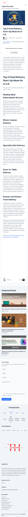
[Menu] (25, 4)
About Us (4, 497)
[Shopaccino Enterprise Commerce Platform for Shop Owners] (14, 342)
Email (4, 373)
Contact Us (4, 500)
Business (5, 39)
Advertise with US (6, 502)
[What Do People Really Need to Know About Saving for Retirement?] (14, 320)
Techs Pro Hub (7, 6)
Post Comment (6, 399)
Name (4, 369)
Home (4, 41)
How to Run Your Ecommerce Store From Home (14, 309)
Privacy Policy (5, 509)
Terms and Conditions (7, 505)
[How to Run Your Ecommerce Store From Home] (14, 300)
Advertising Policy (6, 507)
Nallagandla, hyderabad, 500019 (10, 489)
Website (4, 377)
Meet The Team (5, 498)
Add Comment (6, 382)
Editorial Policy (5, 504)
